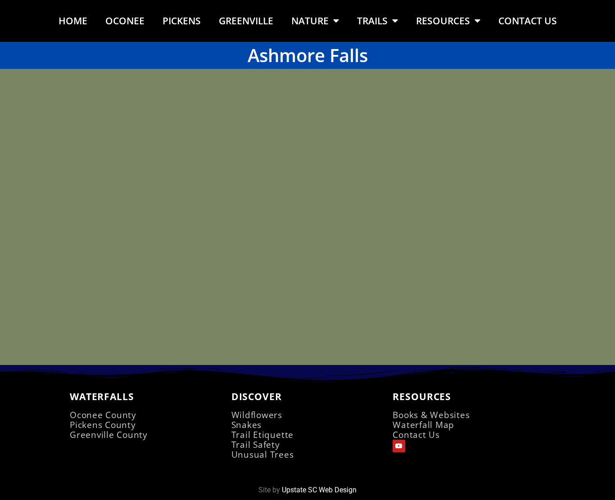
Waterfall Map (423, 425)
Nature (310, 20)
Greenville (246, 20)
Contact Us (527, 20)
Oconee (125, 20)
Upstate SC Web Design (319, 490)
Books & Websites (431, 415)
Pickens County (103, 425)
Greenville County (109, 434)
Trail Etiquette (262, 434)
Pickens (182, 20)
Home (73, 20)
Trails (372, 20)
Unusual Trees (262, 454)
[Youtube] (399, 446)
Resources (443, 20)
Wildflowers (256, 415)
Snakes (246, 425)
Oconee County (103, 415)
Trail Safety (255, 444)
